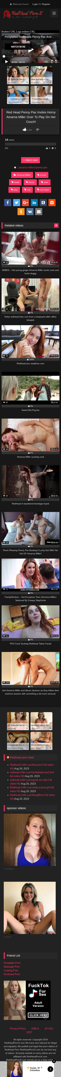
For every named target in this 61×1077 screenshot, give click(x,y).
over (46, 182)
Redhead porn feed (22, 757)
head (16, 182)
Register (46, 4)
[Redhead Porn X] (25, 14)
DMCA (35, 1028)
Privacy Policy (18, 1028)
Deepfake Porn (12, 963)
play (16, 189)
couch (43, 175)
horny (31, 182)
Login (35, 4)
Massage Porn (12, 966)
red (28, 189)
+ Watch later (30, 160)
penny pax (41, 167)
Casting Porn (11, 970)
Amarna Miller (23, 175)
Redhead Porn (12, 974)
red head (44, 189)
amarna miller (26, 167)
